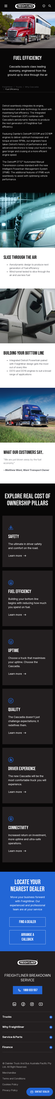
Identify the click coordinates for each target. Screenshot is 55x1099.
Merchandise (9, 1072)
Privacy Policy (10, 1090)
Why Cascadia (32, 87)
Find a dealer (27, 922)
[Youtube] (40, 1004)
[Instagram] (32, 1004)
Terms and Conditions (13, 1078)
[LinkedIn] (14, 1004)
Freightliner (7, 87)
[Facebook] (23, 1004)
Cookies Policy (10, 1084)
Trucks (19, 87)
